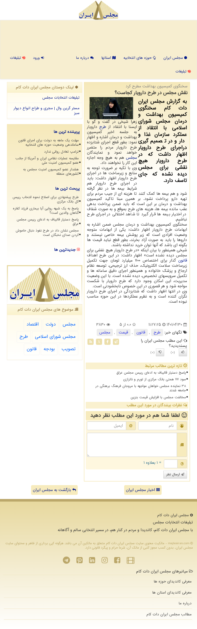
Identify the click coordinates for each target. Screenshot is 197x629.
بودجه (49, 349)
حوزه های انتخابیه (138, 58)
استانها (106, 58)
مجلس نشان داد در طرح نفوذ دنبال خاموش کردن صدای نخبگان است (47, 232)
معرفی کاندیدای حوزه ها (173, 581)
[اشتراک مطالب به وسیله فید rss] (90, 342)
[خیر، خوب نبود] (160, 352)
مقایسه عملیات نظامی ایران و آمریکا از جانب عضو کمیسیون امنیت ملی (47, 160)
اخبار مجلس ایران (141, 490)
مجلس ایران (173, 58)
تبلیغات (16, 58)
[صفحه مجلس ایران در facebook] (117, 561)
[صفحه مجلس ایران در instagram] (104, 561)
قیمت (123, 332)
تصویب (68, 349)
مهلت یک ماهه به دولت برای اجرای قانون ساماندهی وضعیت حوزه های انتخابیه (48, 142)
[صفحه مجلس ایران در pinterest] (79, 561)
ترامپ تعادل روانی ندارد (61, 151)
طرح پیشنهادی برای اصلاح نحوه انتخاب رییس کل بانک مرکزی (46, 199)
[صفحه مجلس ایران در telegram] (66, 561)
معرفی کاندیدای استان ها (172, 592)
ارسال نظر (173, 474)
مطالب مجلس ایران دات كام (169, 614)
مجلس (131, 158)
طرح (102, 127)
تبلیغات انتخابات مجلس (61, 97)
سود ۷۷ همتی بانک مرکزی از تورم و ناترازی (154, 379)
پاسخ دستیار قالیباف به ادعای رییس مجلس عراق (151, 372)
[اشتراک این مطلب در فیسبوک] (107, 342)
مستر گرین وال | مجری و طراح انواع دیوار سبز (47, 110)
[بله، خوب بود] (183, 352)
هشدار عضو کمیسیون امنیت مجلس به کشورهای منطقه (51, 171)
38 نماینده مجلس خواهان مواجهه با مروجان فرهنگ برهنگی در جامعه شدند (140, 388)
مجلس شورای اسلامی (55, 336)
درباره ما (83, 58)
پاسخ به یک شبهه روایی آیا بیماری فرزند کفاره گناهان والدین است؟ (46, 210)
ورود (37, 58)
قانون (182, 260)
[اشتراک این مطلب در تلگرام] (116, 342)
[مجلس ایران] (98, 10)
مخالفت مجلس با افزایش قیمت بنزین (158, 397)
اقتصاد (32, 324)
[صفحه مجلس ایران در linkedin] (92, 561)
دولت (51, 324)
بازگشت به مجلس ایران (52, 490)
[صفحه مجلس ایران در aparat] (130, 561)
